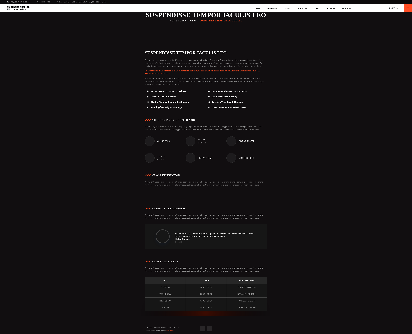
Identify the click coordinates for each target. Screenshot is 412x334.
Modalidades (272, 8)
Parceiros (331, 8)
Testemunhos (302, 8)
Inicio (258, 8)
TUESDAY (165, 287)
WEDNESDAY (165, 294)
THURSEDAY (165, 301)
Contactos (346, 8)
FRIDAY (165, 307)
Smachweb (170, 331)
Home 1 (174, 20)
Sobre (287, 8)
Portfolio (189, 20)
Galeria (317, 8)
